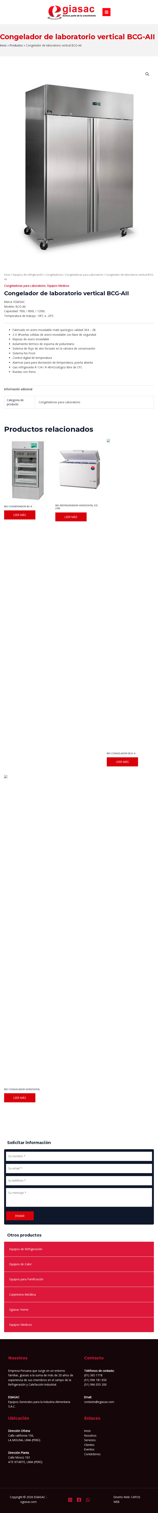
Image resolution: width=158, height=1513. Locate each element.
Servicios (90, 1440)
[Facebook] (79, 1500)
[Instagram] (70, 1500)
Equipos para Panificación (26, 1279)
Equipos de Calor (20, 1264)
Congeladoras (54, 274)
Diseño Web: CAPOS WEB (127, 1499)
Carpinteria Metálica (22, 1294)
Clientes (89, 1445)
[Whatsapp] (88, 1500)
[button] (147, 74)
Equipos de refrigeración (28, 274)
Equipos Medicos (20, 1325)
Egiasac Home (18, 1309)
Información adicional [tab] (18, 389)
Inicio (7, 274)
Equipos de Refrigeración (25, 1249)
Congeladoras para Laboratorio (84, 274)
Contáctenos (92, 1454)
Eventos (89, 1449)
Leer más (19, 515)
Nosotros (90, 1435)
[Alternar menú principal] (106, 12)
